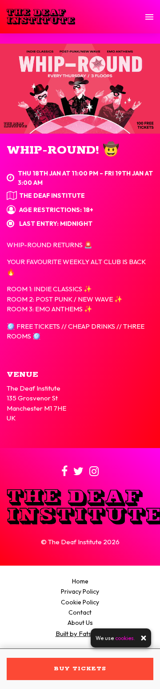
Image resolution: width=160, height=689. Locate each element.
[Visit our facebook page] (64, 473)
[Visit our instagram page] (94, 473)
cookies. (125, 638)
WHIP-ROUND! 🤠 (63, 150)
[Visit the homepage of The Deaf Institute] (41, 16)
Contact (80, 612)
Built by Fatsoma (80, 633)
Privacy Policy (80, 591)
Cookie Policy (80, 602)
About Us (80, 623)
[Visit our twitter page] (78, 473)
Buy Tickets (80, 669)
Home (80, 581)
